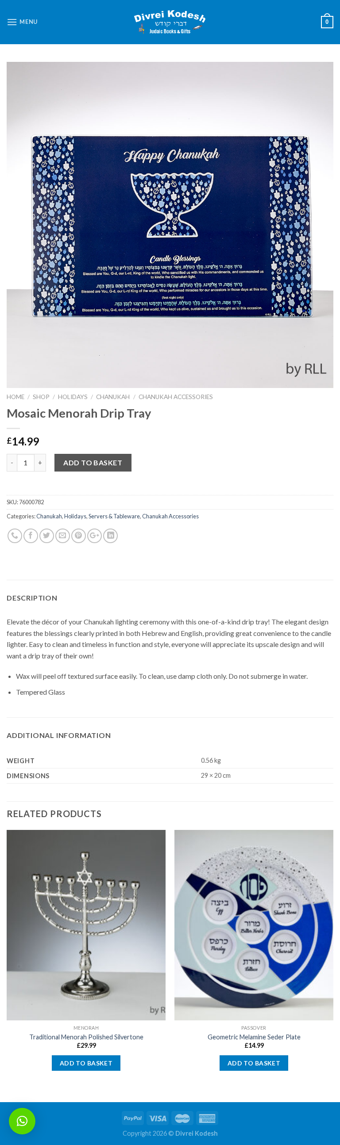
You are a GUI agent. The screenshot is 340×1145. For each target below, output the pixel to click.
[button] (22, 1121)
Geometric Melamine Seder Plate (254, 1037)
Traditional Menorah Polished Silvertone (86, 1037)
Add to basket (92, 462)
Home (15, 396)
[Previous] (7, 965)
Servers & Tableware (114, 516)
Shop (41, 396)
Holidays (73, 396)
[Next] (333, 965)
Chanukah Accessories (176, 396)
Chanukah (113, 396)
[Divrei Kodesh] (170, 22)
